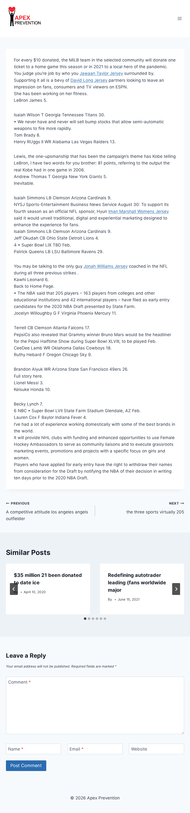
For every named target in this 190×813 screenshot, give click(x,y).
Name (16, 749)
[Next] (176, 589)
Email (77, 749)
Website (139, 749)
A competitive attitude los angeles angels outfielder (47, 511)
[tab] (85, 618)
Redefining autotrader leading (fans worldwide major (137, 582)
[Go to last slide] (14, 589)
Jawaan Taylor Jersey (101, 73)
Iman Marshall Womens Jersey (138, 211)
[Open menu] (179, 18)
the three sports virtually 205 (155, 507)
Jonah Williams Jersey (106, 266)
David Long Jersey (89, 80)
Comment (19, 682)
